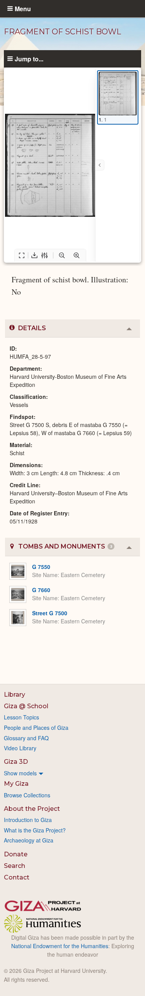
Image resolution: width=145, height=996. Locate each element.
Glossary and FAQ (26, 738)
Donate (15, 854)
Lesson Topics (21, 717)
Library (14, 694)
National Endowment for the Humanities (59, 946)
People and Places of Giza (36, 727)
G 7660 (41, 590)
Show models (20, 773)
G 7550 (41, 567)
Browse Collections (27, 795)
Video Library (20, 748)
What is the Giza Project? (35, 830)
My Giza (16, 783)
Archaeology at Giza (28, 840)
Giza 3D (16, 761)
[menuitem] (72, 773)
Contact (16, 877)
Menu (23, 8)
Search (14, 865)
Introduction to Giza (28, 820)
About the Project (32, 808)
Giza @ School (26, 706)
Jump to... (29, 58)
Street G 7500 (49, 613)
